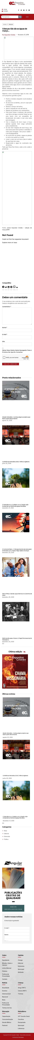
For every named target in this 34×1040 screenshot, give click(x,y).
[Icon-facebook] (18, 10)
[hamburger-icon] (27, 17)
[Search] (20, 16)
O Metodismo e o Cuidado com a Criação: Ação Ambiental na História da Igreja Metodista (15, 505)
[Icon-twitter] (21, 10)
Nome (4, 327)
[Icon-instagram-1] (26, 10)
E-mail (4, 334)
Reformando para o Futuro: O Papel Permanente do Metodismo (17, 639)
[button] (3, 288)
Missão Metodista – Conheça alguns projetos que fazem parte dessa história (16, 417)
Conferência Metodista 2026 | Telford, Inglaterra (15, 461)
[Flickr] (29, 10)
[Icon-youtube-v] (24, 10)
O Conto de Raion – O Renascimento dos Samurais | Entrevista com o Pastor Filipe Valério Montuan (17, 550)
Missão (11, 24)
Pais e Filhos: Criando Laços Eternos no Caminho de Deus (17, 594)
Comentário (6, 306)
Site (3, 341)
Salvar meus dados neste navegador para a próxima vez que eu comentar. (17, 351)
